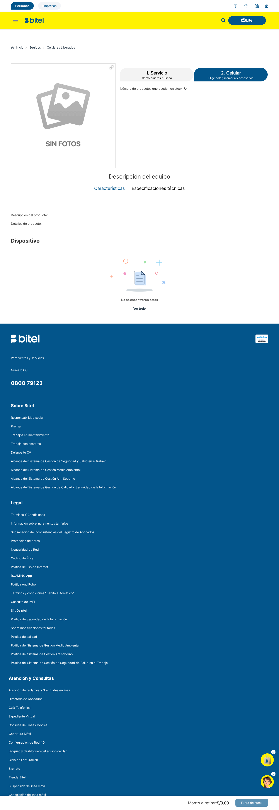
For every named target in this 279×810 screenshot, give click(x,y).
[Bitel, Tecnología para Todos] (34, 20)
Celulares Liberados (61, 47)
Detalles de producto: (26, 223)
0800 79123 (27, 383)
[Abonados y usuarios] (235, 6)
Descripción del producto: (29, 215)
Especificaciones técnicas (158, 188)
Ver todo (139, 308)
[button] (111, 67)
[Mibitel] (247, 20)
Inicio (19, 47)
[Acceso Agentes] (266, 6)
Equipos (35, 47)
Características (109, 188)
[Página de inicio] (13, 47)
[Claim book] (261, 344)
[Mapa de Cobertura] (246, 6)
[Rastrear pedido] (257, 6)
